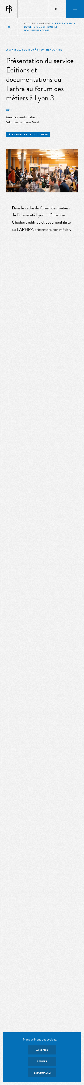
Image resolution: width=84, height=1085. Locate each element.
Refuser (42, 1061)
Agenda (45, 23)
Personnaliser (42, 1073)
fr (55, 9)
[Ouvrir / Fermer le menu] (75, 9)
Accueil (30, 23)
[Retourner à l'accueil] (9, 9)
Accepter (42, 1050)
